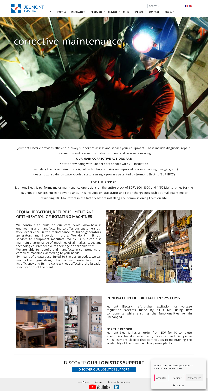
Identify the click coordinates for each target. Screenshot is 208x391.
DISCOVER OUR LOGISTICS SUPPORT (104, 369)
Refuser (177, 377)
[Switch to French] (186, 6)
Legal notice (178, 385)
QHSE (126, 11)
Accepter (161, 377)
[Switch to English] (191, 6)
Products (97, 11)
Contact (154, 11)
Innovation (78, 11)
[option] (149, 246)
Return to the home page (119, 382)
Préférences (194, 377)
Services (112, 11)
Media (168, 11)
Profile (61, 11)
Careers (138, 11)
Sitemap (98, 382)
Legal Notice (83, 382)
